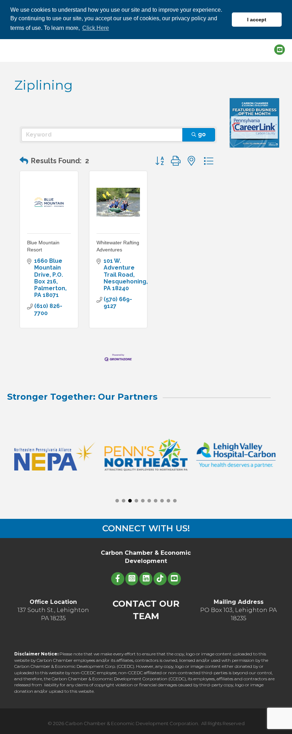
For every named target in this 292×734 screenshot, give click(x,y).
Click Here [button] (95, 28)
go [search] (202, 134)
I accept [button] (256, 19)
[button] (24, 160)
